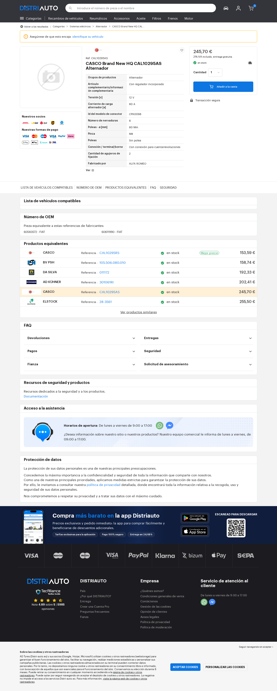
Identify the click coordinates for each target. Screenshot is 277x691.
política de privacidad (103, 484)
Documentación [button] (36, 396)
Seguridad (168, 187)
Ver (88, 170)
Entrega (85, 601)
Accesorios (122, 18)
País (82, 591)
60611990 (112, 232)
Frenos (173, 18)
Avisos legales (149, 617)
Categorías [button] (33, 18)
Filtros (156, 18)
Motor (188, 18)
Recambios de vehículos (65, 18)
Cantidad (199, 72)
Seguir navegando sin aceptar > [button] (256, 646)
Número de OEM (89, 187)
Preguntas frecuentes (94, 611)
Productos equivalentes (125, 187)
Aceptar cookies (185, 667)
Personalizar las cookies (225, 667)
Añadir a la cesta (226, 86)
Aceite (140, 18)
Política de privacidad (155, 622)
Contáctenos (149, 601)
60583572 (34, 232)
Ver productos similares (138, 312)
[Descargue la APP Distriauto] (195, 518)
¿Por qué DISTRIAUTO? (95, 596)
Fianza (84, 617)
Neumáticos (98, 18)
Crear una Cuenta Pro (94, 606)
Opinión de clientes (153, 611)
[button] (226, 8)
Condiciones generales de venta (162, 596)
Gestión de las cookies (155, 606)
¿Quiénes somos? (152, 591)
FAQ (153, 187)
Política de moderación (156, 627)
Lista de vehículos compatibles (47, 187)
